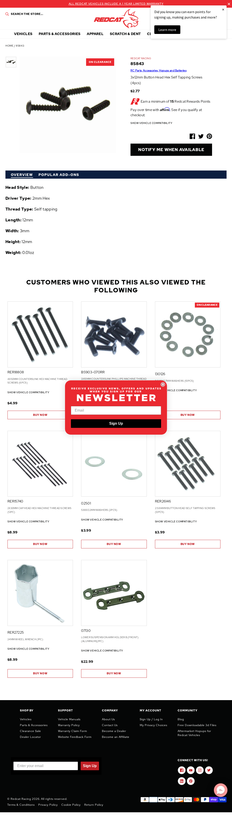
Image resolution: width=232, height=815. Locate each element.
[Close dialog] (163, 384)
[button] (220, 790)
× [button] (223, 9)
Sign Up (116, 423)
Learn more (167, 29)
